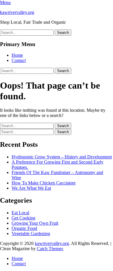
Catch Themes (50, 248)
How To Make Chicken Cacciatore (44, 182)
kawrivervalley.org (17, 12)
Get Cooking (23, 217)
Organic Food (24, 228)
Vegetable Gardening (31, 233)
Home (17, 55)
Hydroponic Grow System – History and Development (62, 156)
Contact (19, 60)
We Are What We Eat (31, 188)
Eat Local (20, 212)
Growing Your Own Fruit (35, 223)
